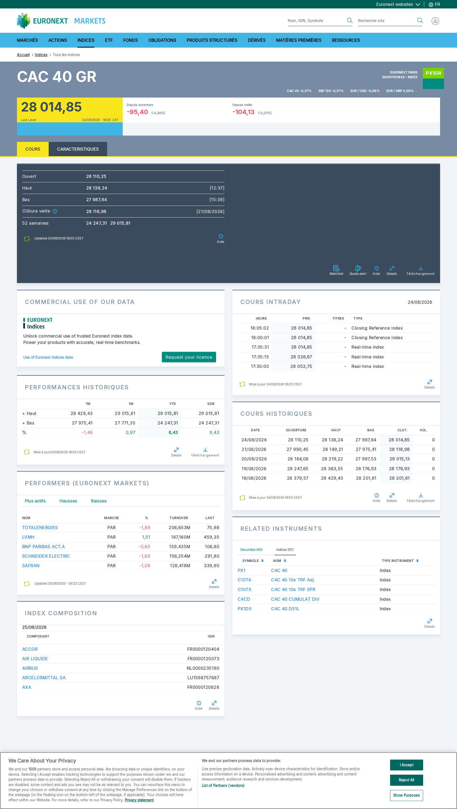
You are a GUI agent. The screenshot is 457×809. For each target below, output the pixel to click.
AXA (26, 687)
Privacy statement (139, 800)
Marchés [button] (27, 40)
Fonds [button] (130, 40)
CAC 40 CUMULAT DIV (295, 599)
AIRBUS (30, 668)
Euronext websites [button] (395, 4)
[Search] (350, 20)
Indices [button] (85, 40)
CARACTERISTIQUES (78, 149)
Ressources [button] (346, 40)
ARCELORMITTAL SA (44, 677)
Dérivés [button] (257, 40)
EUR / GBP (394, 91)
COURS (32, 149)
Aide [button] (199, 708)
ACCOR (30, 649)
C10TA (244, 580)
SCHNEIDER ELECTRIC (46, 556)
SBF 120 (324, 91)
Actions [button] (57, 40)
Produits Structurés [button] (212, 40)
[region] (228, 780)
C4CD (244, 599)
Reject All (406, 780)
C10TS (244, 589)
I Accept (406, 765)
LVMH (28, 537)
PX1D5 (245, 608)
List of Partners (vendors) (223, 786)
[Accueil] (61, 21)
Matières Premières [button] (298, 40)
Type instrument (398, 561)
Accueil (23, 54)
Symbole (251, 561)
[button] (55, 210)
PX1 (241, 570)
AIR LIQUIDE (35, 658)
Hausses (68, 500)
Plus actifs (35, 500)
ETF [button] (109, 40)
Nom (277, 561)
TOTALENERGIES (40, 527)
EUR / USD (358, 91)
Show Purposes (406, 795)
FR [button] (437, 4)
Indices (41, 54)
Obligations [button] (162, 40)
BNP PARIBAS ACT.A (43, 546)
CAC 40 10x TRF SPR (293, 589)
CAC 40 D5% (285, 608)
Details (176, 455)
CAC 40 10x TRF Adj (292, 580)
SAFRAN (31, 565)
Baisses (99, 500)
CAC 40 (293, 91)
